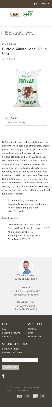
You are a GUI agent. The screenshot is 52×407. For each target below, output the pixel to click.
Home (8, 32)
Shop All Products (10, 349)
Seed (18, 32)
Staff (30, 333)
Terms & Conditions (21, 391)
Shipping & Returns (11, 333)
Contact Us (7, 337)
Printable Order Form (12, 353)
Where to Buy (34, 337)
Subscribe (10, 367)
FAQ (4, 329)
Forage (29, 32)
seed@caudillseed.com (26, 295)
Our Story (32, 329)
